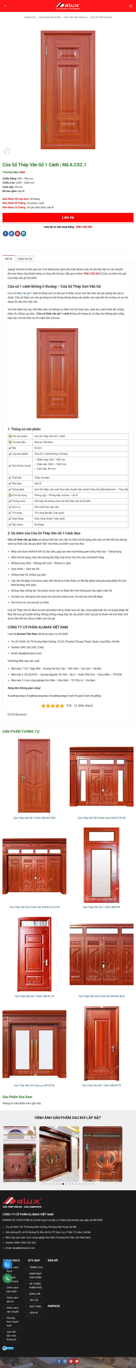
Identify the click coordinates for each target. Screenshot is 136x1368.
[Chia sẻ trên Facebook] (5, 233)
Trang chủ (30, 17)
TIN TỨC (33, 1300)
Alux (22, 172)
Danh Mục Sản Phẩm (50, 17)
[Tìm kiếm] (131, 6)
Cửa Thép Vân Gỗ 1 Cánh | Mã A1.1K (34, 996)
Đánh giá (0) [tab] (25, 259)
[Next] (126, 1156)
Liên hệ (68, 217)
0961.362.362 (84, 226)
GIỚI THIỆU (35, 1306)
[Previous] (10, 1156)
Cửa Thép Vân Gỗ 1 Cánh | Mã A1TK (101, 1085)
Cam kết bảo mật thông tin (11, 1336)
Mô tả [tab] (8, 259)
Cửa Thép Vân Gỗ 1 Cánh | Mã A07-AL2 (34, 818)
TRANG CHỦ (36, 1267)
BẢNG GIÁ (34, 1294)
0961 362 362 (28, 1242)
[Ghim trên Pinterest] (17, 233)
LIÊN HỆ (33, 1312)
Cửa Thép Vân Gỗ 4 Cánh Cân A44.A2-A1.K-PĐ (34, 907)
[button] (5, 6)
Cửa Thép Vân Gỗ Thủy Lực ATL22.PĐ (34, 1085)
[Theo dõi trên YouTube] (77, 1361)
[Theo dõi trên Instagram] (65, 1361)
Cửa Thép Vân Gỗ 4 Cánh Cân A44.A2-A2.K (102, 996)
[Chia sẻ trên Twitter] (11, 233)
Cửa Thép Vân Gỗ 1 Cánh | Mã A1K (101, 907)
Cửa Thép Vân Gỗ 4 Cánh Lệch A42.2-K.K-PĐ (102, 818)
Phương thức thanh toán (12, 1322)
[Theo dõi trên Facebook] (59, 1361)
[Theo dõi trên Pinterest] (71, 1361)
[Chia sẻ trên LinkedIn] (23, 233)
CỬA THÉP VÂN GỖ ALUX (75, 17)
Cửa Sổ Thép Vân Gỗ (101, 17)
